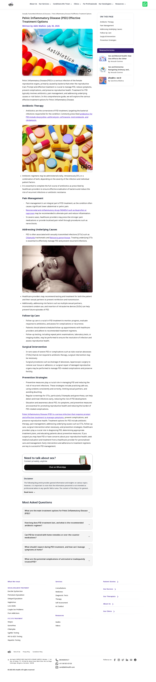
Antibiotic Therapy (107, 22)
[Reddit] (135, 660)
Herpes (10, 622)
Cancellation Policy (37, 652)
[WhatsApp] (144, 4)
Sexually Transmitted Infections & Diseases (36, 14)
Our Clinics (107, 611)
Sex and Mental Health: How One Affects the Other (119, 57)
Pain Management (107, 26)
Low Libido (12, 606)
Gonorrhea (12, 626)
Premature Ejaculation (16, 595)
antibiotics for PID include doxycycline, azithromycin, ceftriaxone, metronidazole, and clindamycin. (59, 117)
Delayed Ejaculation (15, 599)
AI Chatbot (60, 606)
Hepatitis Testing (14, 640)
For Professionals (90, 4)
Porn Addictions (13, 613)
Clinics (76, 4)
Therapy (59, 599)
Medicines (59, 592)
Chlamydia (30, 238)
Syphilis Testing (13, 633)
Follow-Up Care (105, 33)
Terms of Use (17, 652)
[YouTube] (131, 660)
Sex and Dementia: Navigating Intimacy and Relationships (118, 68)
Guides (58, 622)
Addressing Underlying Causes (111, 29)
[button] (57, 485)
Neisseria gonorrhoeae (60, 238)
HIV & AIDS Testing (15, 637)
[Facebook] (115, 660)
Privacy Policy (26, 652)
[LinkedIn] (127, 660)
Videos (58, 626)
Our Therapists (109, 597)
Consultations (61, 588)
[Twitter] (123, 660)
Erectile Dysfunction (15, 591)
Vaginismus (12, 602)
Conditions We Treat (61, 4)
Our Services (44, 4)
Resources (119, 4)
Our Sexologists (105, 4)
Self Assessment (62, 603)
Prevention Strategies (108, 40)
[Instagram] (119, 660)
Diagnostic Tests (62, 595)
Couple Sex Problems (15, 610)
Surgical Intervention (107, 37)
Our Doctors (108, 589)
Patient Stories (109, 582)
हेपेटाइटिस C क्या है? (114, 78)
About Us (33, 4)
